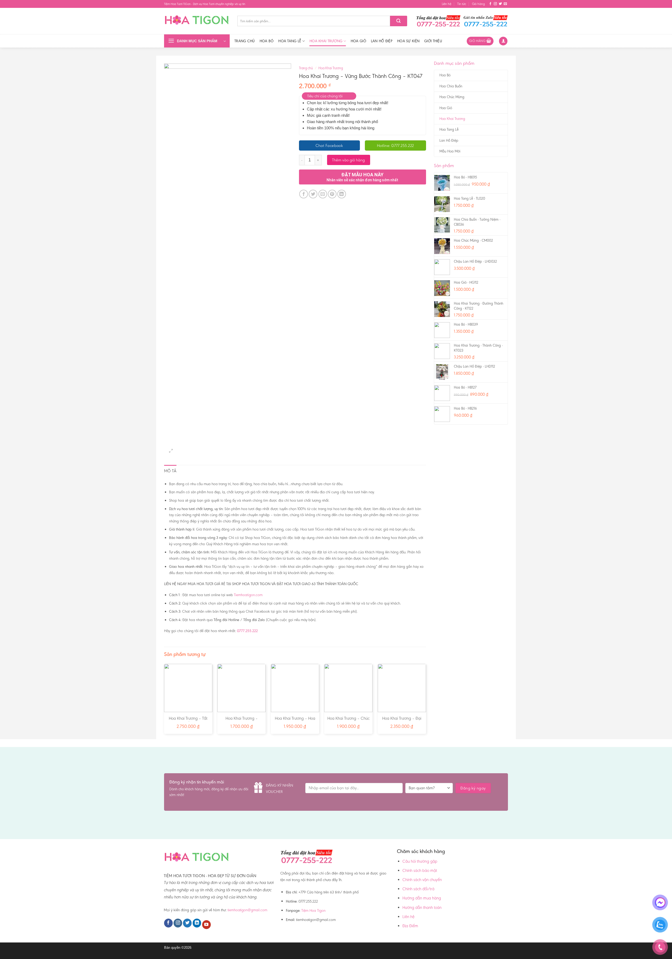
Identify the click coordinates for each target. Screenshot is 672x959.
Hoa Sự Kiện (408, 41)
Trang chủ (244, 41)
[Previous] (164, 700)
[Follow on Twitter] (500, 4)
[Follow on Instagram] (495, 4)
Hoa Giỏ (358, 41)
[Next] (426, 700)
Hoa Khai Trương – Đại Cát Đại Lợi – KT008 (401, 721)
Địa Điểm (410, 925)
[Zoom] (171, 451)
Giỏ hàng (478, 4)
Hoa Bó (267, 41)
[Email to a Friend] (322, 194)
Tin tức (461, 4)
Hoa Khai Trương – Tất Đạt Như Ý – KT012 (188, 721)
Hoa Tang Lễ (289, 41)
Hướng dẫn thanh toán (422, 907)
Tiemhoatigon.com (248, 594)
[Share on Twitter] (313, 194)
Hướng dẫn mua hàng (421, 898)
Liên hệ (446, 4)
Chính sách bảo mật (419, 870)
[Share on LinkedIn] (341, 194)
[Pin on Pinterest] (332, 194)
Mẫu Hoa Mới (449, 151)
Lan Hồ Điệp (381, 41)
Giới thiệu (433, 41)
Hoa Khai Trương (325, 41)
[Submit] (398, 21)
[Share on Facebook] (303, 194)
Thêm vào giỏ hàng (348, 159)
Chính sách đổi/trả (418, 888)
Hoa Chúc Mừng (451, 97)
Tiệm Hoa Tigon (313, 910)
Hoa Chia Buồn (450, 86)
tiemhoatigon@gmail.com (247, 910)
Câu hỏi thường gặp (419, 861)
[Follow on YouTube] (206, 924)
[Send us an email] (505, 4)
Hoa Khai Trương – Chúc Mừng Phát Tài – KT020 (348, 721)
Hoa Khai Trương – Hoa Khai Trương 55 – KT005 (295, 721)
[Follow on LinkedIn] (197, 923)
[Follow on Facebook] (490, 4)
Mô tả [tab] (170, 470)
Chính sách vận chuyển (422, 879)
